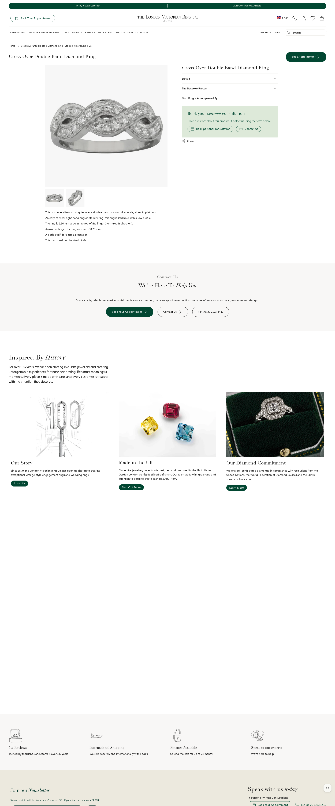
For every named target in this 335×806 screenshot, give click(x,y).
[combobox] (308, 32)
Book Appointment (304, 56)
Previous (45, 125)
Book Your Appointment (35, 18)
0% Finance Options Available (247, 6)
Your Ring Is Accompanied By (199, 98)
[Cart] (321, 18)
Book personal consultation (213, 128)
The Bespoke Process (194, 88)
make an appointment (168, 300)
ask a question (144, 300)
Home (12, 45)
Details (186, 78)
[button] (18, 32)
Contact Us (251, 128)
